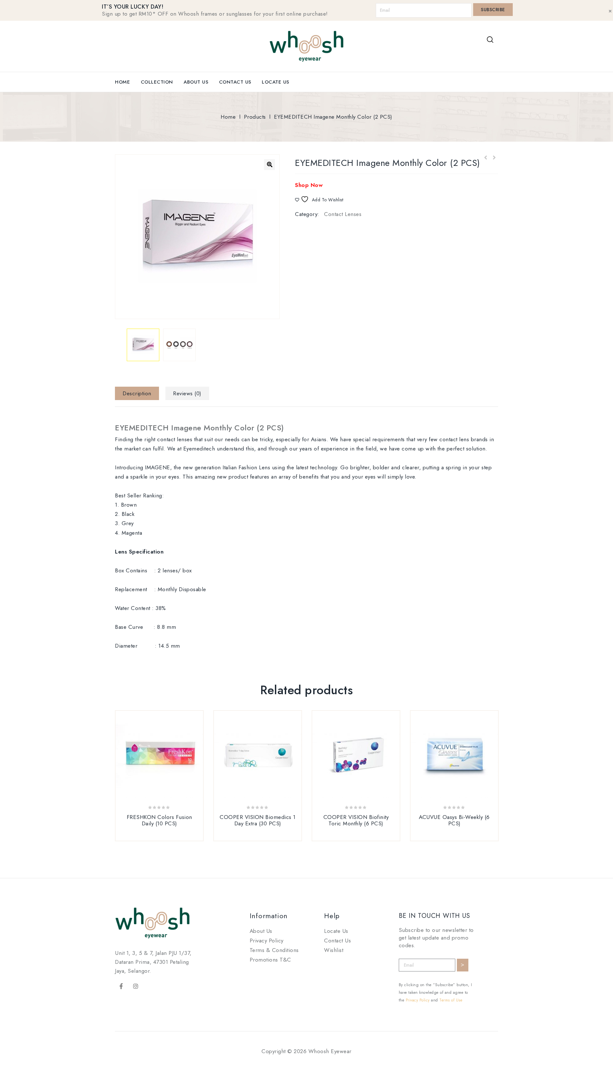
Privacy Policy (267, 940)
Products (255, 117)
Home (122, 82)
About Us (196, 82)
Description (137, 393)
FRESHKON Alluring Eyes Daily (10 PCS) (485, 157)
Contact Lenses (342, 214)
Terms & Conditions (274, 950)
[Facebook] (121, 986)
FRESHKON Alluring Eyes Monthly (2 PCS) (493, 157)
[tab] (139, 393)
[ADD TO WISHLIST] (167, 837)
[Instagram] (136, 986)
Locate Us (275, 82)
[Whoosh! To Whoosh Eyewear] (306, 45)
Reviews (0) (187, 393)
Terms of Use (450, 1000)
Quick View (152, 837)
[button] (269, 164)
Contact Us (235, 82)
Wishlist (333, 950)
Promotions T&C (270, 959)
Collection (157, 82)
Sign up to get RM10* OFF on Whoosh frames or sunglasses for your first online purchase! (215, 14)
